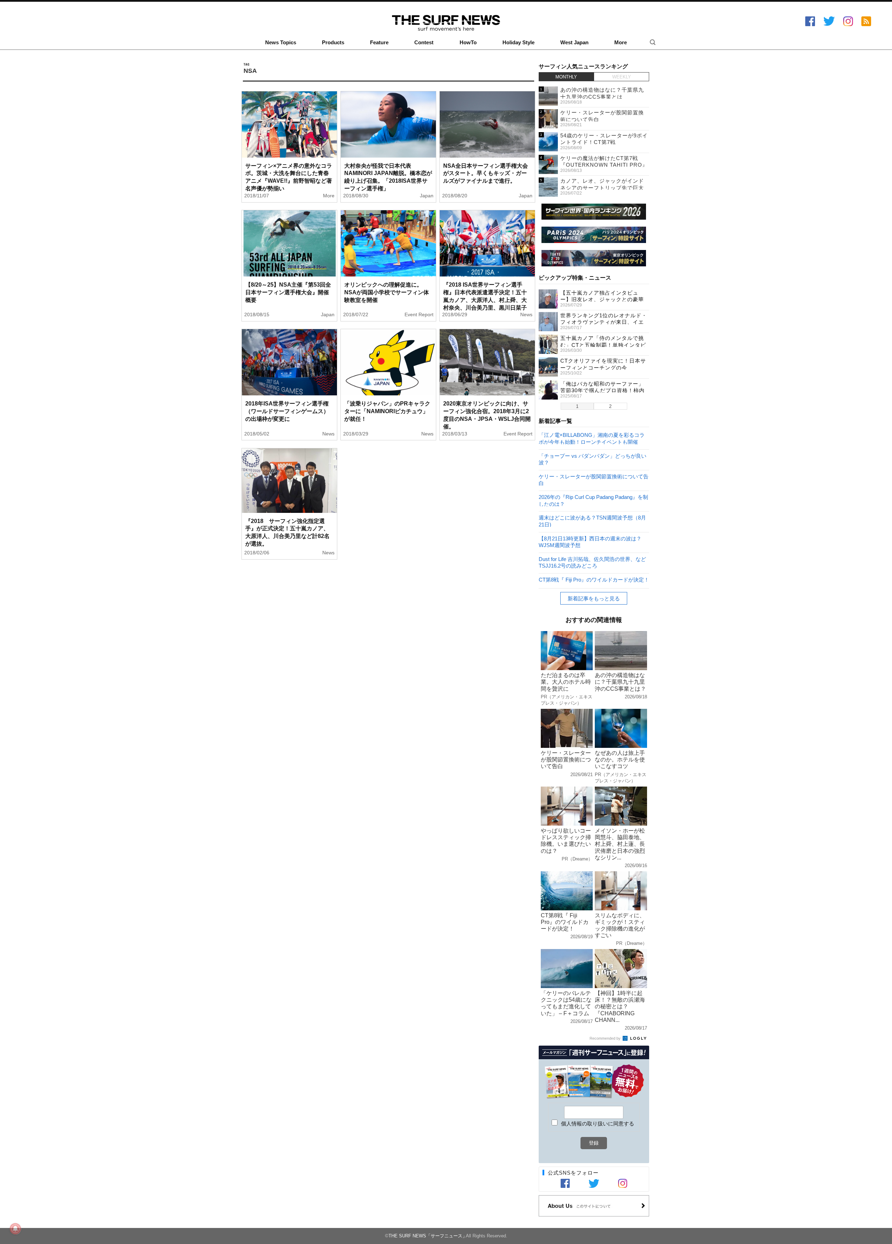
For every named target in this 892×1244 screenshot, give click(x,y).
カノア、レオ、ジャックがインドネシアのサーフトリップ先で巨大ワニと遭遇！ (602, 187)
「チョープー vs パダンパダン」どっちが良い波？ (592, 459)
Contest (423, 42)
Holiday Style (518, 42)
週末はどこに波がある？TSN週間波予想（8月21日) (592, 521)
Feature (379, 42)
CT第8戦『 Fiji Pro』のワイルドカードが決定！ (594, 580)
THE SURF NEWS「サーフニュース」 (428, 1235)
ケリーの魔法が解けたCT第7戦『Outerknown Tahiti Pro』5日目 (604, 165)
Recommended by (606, 1038)
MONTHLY (566, 76)
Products (333, 42)
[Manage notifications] (15, 1228)
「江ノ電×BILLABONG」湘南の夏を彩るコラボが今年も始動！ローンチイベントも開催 (592, 438)
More (620, 42)
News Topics (280, 42)
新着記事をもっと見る (594, 598)
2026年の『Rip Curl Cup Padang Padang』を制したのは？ (593, 500)
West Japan (574, 42)
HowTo (468, 42)
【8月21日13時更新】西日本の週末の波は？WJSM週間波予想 (590, 542)
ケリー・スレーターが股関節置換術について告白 (593, 479)
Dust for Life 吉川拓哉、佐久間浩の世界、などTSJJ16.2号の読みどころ (592, 562)
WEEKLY (621, 76)
